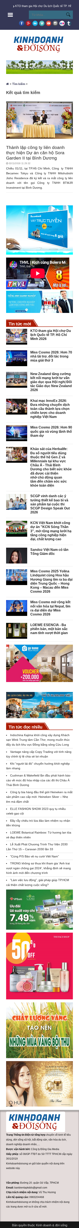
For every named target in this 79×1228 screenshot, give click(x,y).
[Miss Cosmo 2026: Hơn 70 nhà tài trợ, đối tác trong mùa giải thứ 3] (16, 358)
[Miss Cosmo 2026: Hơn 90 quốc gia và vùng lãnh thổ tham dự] (16, 433)
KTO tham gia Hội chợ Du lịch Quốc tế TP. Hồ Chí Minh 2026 (50, 335)
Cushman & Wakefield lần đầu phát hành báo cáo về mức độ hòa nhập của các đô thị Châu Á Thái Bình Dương (38, 780)
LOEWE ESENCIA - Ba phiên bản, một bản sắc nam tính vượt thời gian (49, 629)
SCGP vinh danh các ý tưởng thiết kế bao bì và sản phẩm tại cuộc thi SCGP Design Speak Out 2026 (50, 504)
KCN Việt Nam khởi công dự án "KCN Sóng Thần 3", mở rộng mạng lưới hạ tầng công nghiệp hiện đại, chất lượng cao (50, 531)
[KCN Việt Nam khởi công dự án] (16, 529)
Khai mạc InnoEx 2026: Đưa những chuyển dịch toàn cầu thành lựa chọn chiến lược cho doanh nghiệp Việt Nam (50, 409)
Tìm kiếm (18, 84)
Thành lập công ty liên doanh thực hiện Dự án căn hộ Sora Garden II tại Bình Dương (35, 152)
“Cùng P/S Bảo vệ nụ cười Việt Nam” (34, 856)
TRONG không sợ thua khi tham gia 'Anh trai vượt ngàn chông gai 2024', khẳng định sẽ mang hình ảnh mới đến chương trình (38, 868)
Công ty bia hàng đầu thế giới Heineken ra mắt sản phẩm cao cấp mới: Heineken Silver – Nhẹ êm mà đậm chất (39, 796)
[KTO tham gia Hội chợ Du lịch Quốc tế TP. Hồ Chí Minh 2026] (16, 337)
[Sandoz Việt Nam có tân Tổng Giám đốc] (16, 556)
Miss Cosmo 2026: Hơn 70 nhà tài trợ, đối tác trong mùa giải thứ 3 (51, 356)
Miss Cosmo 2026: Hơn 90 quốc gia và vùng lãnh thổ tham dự (51, 431)
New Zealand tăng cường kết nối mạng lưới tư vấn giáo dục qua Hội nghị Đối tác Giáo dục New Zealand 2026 (51, 382)
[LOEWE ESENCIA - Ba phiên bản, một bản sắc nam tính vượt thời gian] (16, 631)
